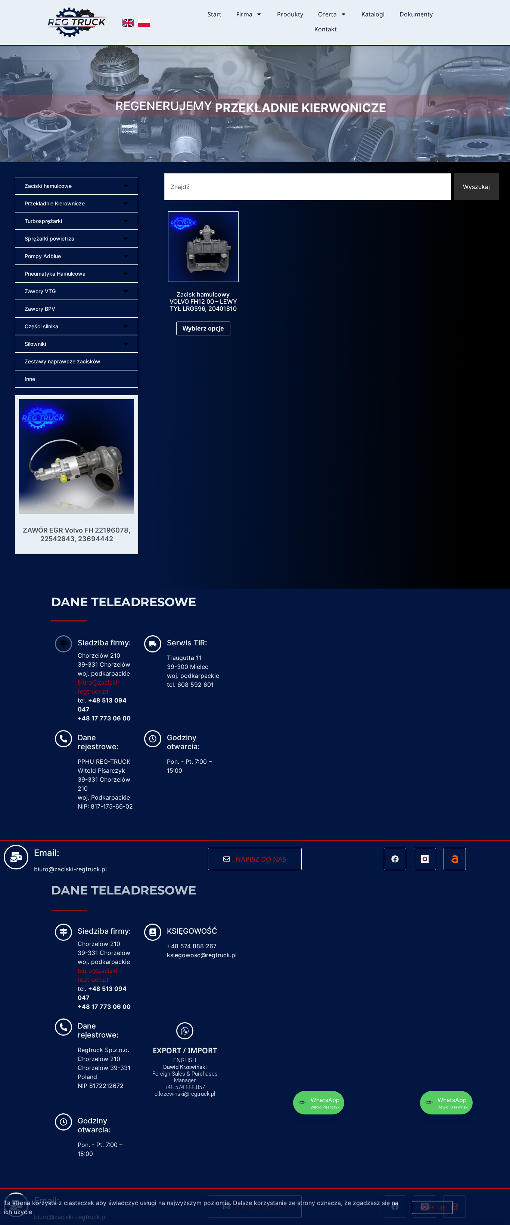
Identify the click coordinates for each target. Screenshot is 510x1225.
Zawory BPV (40, 309)
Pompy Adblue (43, 256)
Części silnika (41, 326)
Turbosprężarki (43, 221)
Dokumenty (416, 14)
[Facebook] (395, 859)
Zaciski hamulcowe (48, 186)
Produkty (290, 14)
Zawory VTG (40, 291)
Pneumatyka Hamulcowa (55, 273)
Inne (30, 379)
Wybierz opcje (203, 328)
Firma (244, 14)
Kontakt (325, 29)
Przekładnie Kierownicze (55, 203)
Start (214, 14)
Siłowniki (35, 344)
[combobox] (307, 186)
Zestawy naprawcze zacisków (62, 361)
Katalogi (373, 14)
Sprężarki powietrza (49, 238)
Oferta (327, 14)
